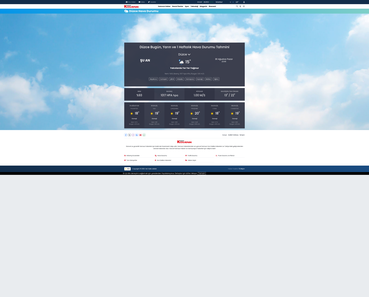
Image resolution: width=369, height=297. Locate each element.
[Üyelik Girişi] (243, 2)
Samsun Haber (164, 6)
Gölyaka (180, 79)
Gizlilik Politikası (233, 135)
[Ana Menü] (244, 6)
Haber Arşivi (192, 160)
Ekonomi (212, 6)
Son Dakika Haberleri (164, 160)
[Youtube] (140, 135)
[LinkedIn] (136, 135)
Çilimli (172, 79)
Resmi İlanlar (177, 6)
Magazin (203, 6)
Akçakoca (153, 79)
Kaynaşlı (200, 79)
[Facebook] (125, 135)
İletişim (242, 135)
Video (143, 2)
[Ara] (237, 6)
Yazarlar (153, 2)
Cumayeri (163, 79)
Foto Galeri (131, 2)
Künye (224, 135)
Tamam (201, 173)
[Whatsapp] (144, 135)
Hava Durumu (162, 156)
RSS (128, 169)
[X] (129, 135)
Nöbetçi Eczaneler (133, 156)
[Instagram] (133, 135)
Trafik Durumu (192, 156)
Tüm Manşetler (131, 160)
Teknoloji (194, 6)
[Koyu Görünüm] (240, 6)
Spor (187, 6)
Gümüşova (190, 79)
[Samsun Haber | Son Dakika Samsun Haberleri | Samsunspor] (131, 6)
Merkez (208, 79)
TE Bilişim (242, 169)
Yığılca (216, 79)
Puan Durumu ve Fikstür (226, 156)
